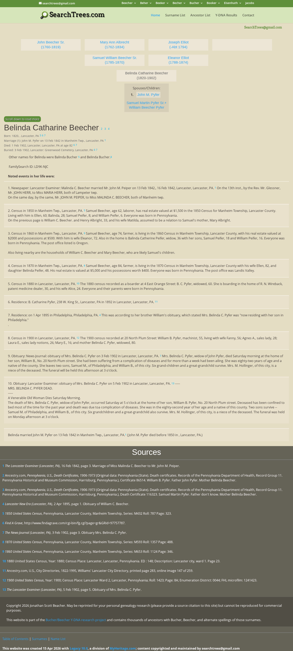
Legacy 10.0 (79, 648)
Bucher (194, 3)
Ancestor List (200, 15)
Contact (248, 15)
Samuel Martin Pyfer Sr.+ (147, 103)
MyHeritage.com (123, 648)
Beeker (160, 3)
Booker (211, 3)
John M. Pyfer (148, 95)
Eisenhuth (231, 3)
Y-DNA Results (226, 15)
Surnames (39, 639)
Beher (144, 3)
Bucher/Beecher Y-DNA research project (76, 620)
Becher (177, 3)
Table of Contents (15, 639)
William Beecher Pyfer (146, 107)
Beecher (127, 3)
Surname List (175, 15)
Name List (58, 639)
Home (155, 15)
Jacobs (249, 3)
